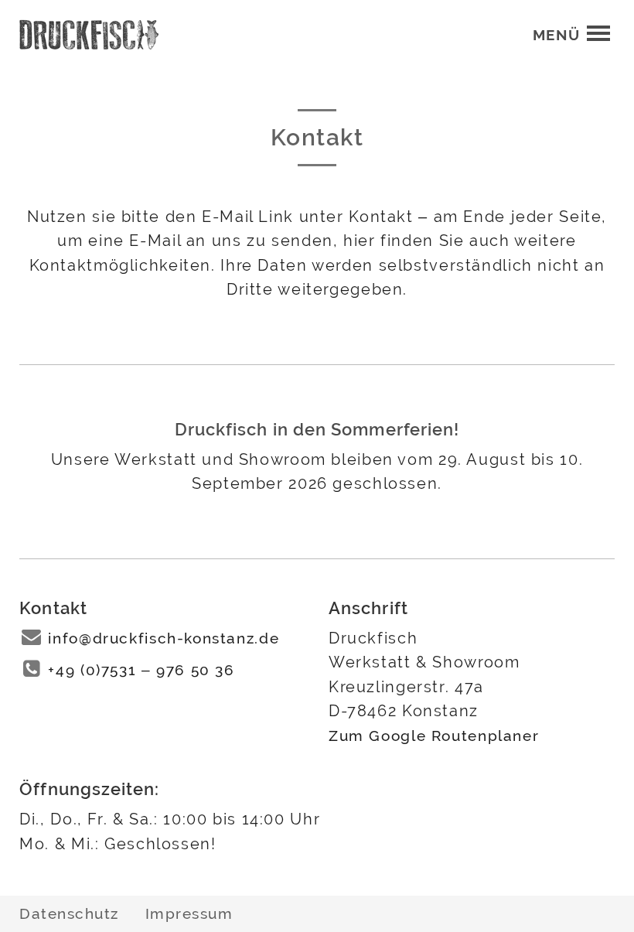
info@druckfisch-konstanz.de (163, 638)
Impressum (189, 913)
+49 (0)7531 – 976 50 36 (141, 670)
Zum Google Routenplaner (434, 736)
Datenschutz (69, 913)
